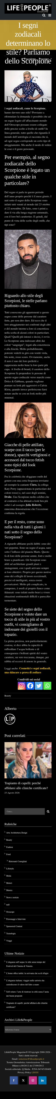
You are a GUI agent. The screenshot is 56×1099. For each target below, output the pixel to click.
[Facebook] (30, 686)
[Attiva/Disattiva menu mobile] (50, 15)
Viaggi (9, 940)
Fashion (9, 847)
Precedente (30, 58)
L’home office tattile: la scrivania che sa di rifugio (27, 973)
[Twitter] (39, 686)
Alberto (10, 708)
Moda (8, 875)
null (8, 904)
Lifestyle (10, 868)
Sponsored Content (14, 926)
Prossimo (44, 58)
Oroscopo (10, 911)
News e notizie (12, 897)
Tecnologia (11, 933)
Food (8, 854)
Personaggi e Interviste (16, 919)
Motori (9, 883)
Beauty (7, 695)
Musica (9, 890)
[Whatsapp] (47, 686)
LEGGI (35, 1072)
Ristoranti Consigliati (18, 861)
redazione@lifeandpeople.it (31, 1058)
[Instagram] (22, 686)
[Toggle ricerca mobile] (43, 15)
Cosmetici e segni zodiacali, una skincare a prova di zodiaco (27, 670)
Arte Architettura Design (16, 832)
